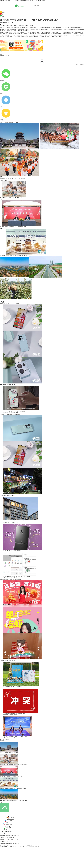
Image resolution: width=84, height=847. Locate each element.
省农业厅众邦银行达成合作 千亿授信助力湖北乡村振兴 (11, 197)
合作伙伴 (10, 843)
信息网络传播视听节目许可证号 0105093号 (9, 839)
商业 (28, 0)
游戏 (16, 0)
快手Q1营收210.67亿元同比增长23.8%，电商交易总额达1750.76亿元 (17, 521)
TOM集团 (2, 843)
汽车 (41, 0)
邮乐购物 (6, 843)
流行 (5, 0)
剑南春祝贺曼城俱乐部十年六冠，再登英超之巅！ (13, 686)
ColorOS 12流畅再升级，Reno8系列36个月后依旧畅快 (14, 411)
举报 (1, 54)
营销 (24, 0)
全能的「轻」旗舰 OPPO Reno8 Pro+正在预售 (9, 303)
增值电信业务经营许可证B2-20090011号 (8, 841)
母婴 (22, 0)
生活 (20, 0)
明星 (11, 0)
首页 (1, 0)
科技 (45, 0)
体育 (9, 0)
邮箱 (26, 0)
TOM (1, 180)
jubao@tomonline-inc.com (33, 846)
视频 (30, 0)
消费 (39, 0)
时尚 (13, 0)
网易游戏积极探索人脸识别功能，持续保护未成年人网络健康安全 (13, 178)
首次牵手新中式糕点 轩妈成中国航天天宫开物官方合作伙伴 (15, 736)
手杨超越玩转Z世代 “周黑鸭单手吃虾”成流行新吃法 (10, 579)
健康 (34, 0)
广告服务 (14, 843)
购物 (43, 0)
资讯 (3, 0)
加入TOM (18, 843)
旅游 (18, 0)
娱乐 (7, 0)
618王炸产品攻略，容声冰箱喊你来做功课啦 (12, 550)
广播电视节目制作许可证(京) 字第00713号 (8, 837)
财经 (32, 0)
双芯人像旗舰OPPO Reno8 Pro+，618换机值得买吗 (10, 414)
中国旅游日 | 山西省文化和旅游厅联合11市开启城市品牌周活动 (13, 226)
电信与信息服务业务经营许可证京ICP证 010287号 (10, 835)
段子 (37, 0)
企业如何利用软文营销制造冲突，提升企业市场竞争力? (14, 713)
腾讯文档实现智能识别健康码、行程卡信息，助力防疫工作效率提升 (16, 576)
